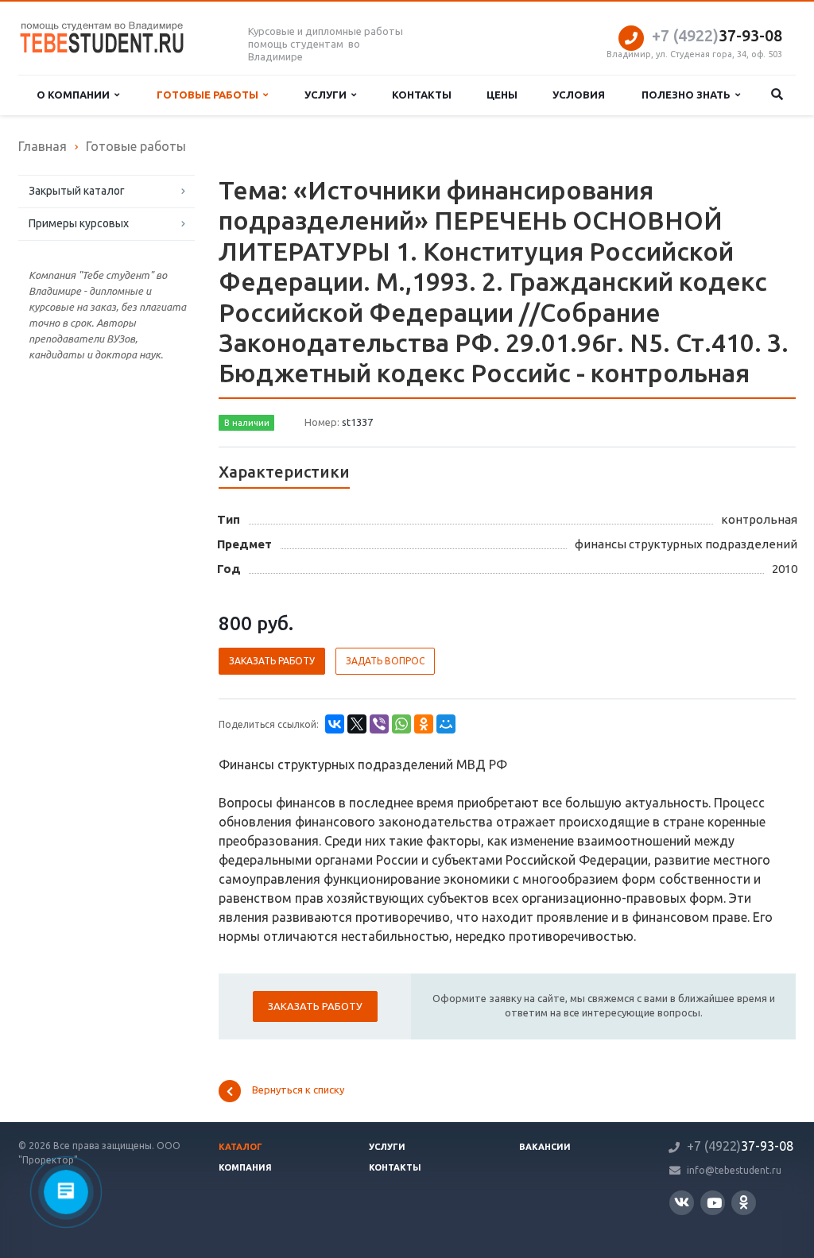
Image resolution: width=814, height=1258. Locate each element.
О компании (75, 94)
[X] (356, 724)
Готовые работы (210, 94)
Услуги (327, 94)
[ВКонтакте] (334, 724)
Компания (245, 1167)
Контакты (422, 94)
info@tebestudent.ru (734, 1170)
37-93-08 (717, 35)
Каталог (240, 1147)
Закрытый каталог (77, 190)
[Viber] (379, 724)
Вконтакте (681, 1202)
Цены (501, 94)
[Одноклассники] (423, 724)
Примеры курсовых (79, 223)
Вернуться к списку (298, 1089)
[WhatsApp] (401, 724)
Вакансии (545, 1147)
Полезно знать (688, 94)
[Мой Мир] (445, 724)
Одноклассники (743, 1202)
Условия (578, 94)
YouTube (712, 1202)
